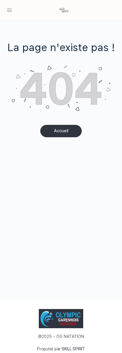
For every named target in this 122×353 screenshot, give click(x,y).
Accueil (61, 130)
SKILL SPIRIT (73, 349)
